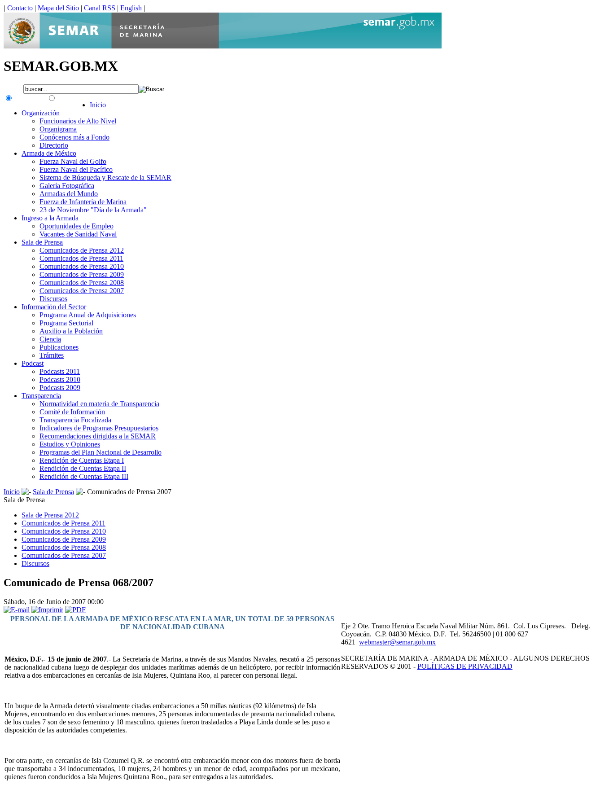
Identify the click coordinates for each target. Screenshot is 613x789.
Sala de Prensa (53, 491)
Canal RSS (99, 8)
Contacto (20, 8)
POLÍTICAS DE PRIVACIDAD (464, 666)
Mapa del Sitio (58, 8)
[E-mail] (17, 610)
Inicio (12, 491)
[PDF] (75, 610)
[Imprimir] (47, 610)
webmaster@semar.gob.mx (397, 642)
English (131, 8)
